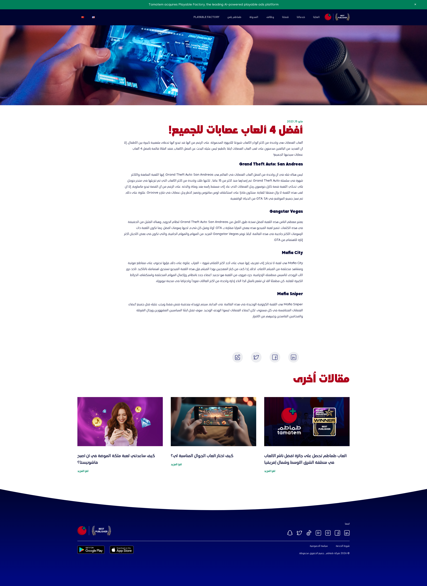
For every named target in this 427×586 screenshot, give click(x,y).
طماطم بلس (234, 17)
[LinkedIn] (293, 357)
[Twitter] (256, 357)
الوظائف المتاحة (276, 17)
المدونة (253, 17)
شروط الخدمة (343, 546)
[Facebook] (275, 357)
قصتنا (285, 17)
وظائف (270, 17)
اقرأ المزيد (269, 471)
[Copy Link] (237, 357)
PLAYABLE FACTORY (206, 17)
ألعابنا (316, 17)
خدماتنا (301, 17)
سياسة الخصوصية (319, 546)
